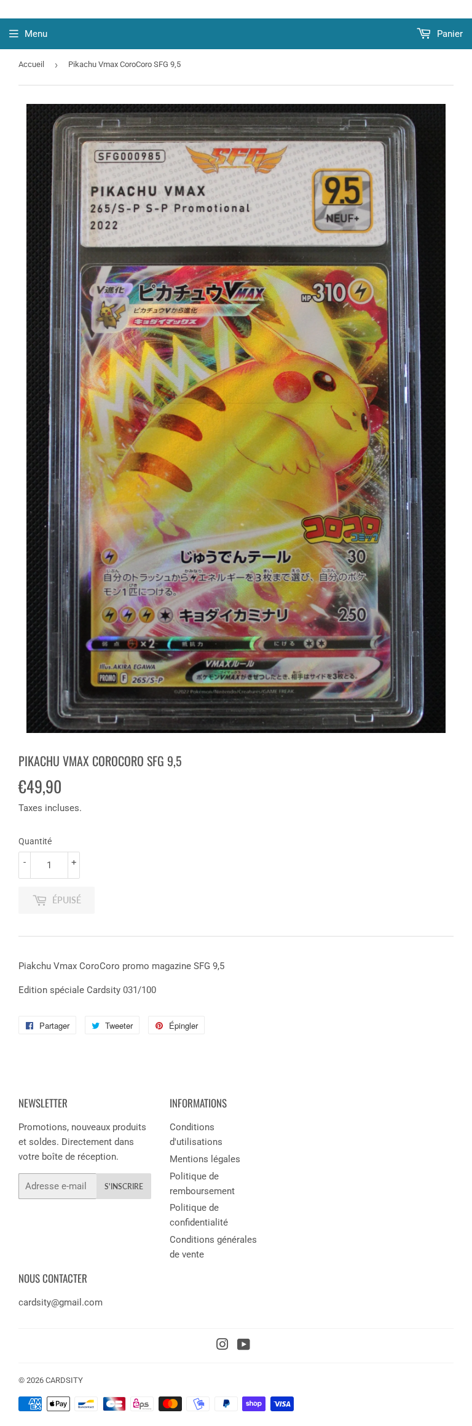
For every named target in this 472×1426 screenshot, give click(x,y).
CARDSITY (64, 1380)
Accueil (31, 64)
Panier (449, 33)
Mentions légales (205, 1159)
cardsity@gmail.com (60, 1302)
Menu (36, 33)
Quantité (35, 841)
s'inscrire (123, 1186)
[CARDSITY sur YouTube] (243, 1346)
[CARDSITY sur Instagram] (222, 1346)
